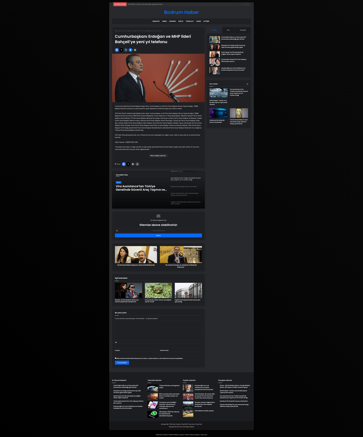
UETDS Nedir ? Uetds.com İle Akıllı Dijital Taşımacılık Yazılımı (218, 102)
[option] (158, 190)
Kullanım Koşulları (195, 434)
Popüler (214, 30)
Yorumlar (243, 30)
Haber (164, 21)
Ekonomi (172, 21)
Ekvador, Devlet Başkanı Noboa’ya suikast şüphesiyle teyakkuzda (127, 301)
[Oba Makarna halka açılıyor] (188, 413)
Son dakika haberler (158, 156)
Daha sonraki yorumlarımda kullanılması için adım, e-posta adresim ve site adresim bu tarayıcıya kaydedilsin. (150, 358)
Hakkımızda (159, 434)
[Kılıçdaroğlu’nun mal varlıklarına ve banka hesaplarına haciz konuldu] (214, 70)
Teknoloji (189, 21)
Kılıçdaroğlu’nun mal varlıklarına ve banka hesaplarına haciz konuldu (233, 69)
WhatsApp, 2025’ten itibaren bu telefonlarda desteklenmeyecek (169, 414)
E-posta (118, 350)
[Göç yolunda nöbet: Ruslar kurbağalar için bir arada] (158, 290)
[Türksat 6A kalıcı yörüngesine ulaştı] (152, 388)
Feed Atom (191, 424)
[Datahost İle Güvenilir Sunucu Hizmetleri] (218, 113)
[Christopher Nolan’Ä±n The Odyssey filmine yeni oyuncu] (214, 62)
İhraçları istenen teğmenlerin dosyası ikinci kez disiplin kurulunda (205, 404)
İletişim (206, 21)
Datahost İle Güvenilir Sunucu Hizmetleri (137, 188)
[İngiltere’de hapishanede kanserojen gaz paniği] (188, 290)
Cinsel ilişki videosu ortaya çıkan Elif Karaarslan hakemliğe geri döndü (233, 38)
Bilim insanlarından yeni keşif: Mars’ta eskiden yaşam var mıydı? (169, 396)
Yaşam (198, 21)
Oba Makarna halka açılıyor (204, 411)
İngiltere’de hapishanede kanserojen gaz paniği (187, 301)
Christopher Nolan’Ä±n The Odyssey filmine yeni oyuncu (233, 60)
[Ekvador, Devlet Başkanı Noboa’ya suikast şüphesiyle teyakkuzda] (128, 290)
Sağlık (180, 21)
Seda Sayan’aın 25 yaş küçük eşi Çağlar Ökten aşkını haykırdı (232, 53)
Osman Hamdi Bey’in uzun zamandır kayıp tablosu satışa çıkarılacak (239, 122)
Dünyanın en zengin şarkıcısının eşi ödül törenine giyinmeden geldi (233, 46)
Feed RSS (184, 424)
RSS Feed (172, 424)
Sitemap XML (165, 424)
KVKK (186, 434)
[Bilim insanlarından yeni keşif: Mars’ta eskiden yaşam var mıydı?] (152, 396)
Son (228, 30)
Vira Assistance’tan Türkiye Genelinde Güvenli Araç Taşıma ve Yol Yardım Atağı (151, 4)
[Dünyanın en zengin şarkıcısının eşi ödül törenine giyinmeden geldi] (214, 47)
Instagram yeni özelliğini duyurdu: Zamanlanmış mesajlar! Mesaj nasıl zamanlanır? (167, 405)
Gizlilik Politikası (173, 434)
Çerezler (181, 434)
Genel (118, 182)
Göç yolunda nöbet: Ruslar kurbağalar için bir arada (158, 301)
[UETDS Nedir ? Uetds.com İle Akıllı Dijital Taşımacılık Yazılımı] (218, 93)
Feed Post (199, 424)
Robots (178, 424)
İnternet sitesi (164, 350)
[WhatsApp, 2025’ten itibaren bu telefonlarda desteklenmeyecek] (152, 414)
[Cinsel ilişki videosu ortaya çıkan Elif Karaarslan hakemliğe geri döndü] (214, 39)
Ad (116, 342)
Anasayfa (156, 21)
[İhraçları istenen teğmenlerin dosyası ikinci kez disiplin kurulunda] (188, 404)
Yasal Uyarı (204, 434)
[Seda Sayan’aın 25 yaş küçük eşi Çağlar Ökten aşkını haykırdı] (214, 54)
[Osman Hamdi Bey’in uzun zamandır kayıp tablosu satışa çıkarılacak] (239, 113)
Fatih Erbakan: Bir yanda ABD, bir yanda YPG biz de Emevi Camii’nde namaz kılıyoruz (205, 396)
